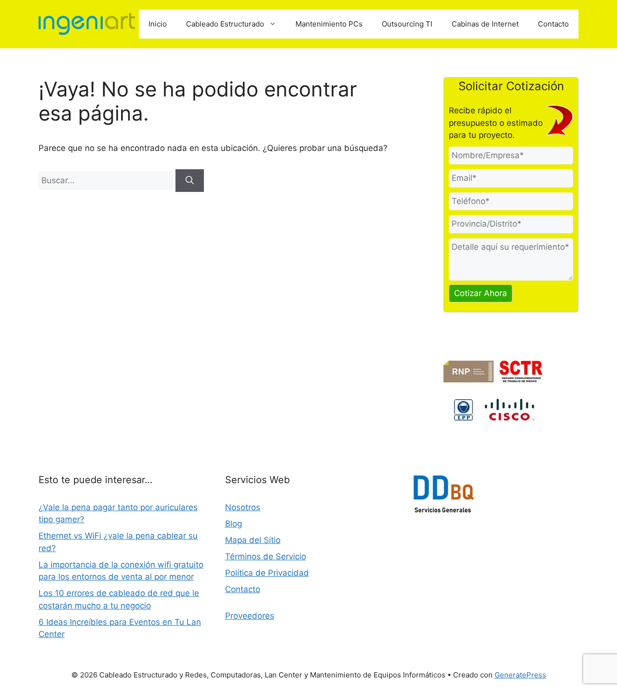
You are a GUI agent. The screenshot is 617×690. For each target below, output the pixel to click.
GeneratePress (520, 674)
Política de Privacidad (267, 573)
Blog (233, 523)
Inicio (157, 23)
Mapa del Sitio (253, 540)
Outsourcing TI (407, 23)
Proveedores (249, 616)
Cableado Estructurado (225, 23)
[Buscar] (189, 180)
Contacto (553, 23)
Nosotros (242, 507)
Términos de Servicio (265, 556)
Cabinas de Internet (485, 23)
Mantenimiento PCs (328, 23)
